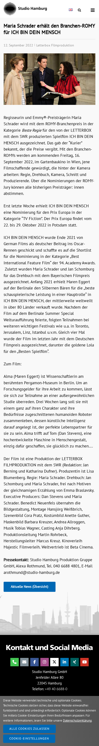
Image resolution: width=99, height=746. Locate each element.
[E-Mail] (24, 662)
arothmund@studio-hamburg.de (32, 572)
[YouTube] (84, 662)
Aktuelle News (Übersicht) (29, 586)
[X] (54, 662)
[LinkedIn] (64, 662)
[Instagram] (44, 662)
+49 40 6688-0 (56, 689)
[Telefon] (14, 662)
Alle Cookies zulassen (29, 729)
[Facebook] (34, 662)
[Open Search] (79, 10)
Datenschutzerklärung (77, 720)
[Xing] (74, 662)
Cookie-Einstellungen (29, 738)
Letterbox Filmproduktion (55, 45)
